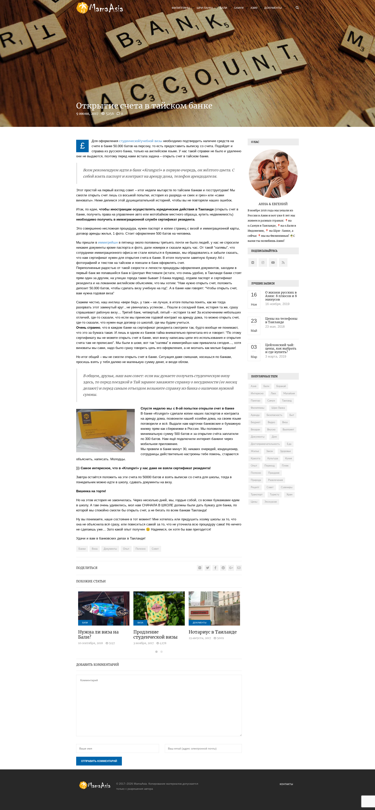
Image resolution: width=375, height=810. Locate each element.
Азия (253, 7)
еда (289, 444)
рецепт (255, 487)
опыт (126, 548)
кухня (288, 458)
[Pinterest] (223, 568)
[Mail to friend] (239, 568)
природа (256, 480)
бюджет (256, 422)
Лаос (273, 393)
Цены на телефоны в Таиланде (281, 320)
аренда (255, 415)
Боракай (281, 386)
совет (155, 548)
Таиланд (287, 401)
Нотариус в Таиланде (213, 632)
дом (274, 437)
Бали (223, 7)
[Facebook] (215, 568)
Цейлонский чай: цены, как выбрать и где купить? (280, 348)
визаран (255, 429)
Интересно (257, 393)
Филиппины (181, 7)
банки (82, 548)
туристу (274, 494)
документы (110, 548)
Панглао (255, 401)
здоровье (285, 451)
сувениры (286, 487)
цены (254, 502)
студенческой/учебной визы (140, 141)
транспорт (257, 494)
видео (271, 422)
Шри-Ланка (205, 7)
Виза (140, 622)
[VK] (200, 568)
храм (289, 494)
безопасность (274, 415)
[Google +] (231, 568)
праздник (273, 473)
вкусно (271, 429)
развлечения (275, 480)
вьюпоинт (288, 429)
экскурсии (270, 502)
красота (255, 458)
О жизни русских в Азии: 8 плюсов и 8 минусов (281, 295)
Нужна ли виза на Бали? (98, 634)
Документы (273, 7)
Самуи (239, 7)
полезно (141, 548)
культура (272, 458)
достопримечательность (265, 444)
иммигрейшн (108, 242)
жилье (255, 451)
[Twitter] (208, 568)
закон (269, 451)
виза (94, 548)
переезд (269, 466)
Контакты (286, 784)
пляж (285, 466)
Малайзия (289, 393)
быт (291, 415)
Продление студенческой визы (155, 634)
